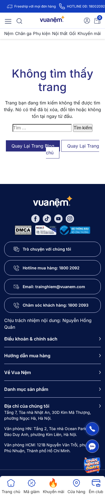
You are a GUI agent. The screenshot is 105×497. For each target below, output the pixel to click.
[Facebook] (35, 218)
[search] (19, 20)
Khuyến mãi (89, 33)
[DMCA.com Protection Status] (23, 229)
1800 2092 (69, 267)
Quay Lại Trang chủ (72, 149)
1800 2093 (78, 305)
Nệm (8, 33)
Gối (72, 33)
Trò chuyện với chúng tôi (47, 249)
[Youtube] (58, 218)
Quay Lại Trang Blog (32, 146)
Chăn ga (23, 33)
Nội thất (59, 33)
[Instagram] (70, 218)
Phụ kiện (41, 33)
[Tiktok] (47, 218)
